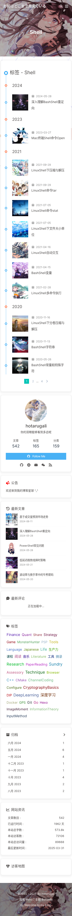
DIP (9, 695)
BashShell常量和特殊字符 (47, 368)
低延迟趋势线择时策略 (33, 560)
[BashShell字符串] (20, 345)
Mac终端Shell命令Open (48, 138)
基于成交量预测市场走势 (34, 516)
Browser (53, 672)
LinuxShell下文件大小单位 (47, 232)
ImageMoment (17, 709)
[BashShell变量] (20, 270)
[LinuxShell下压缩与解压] (20, 168)
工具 (51, 656)
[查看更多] (64, 735)
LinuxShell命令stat (44, 211)
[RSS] (50, 464)
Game (11, 642)
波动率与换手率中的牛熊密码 (36, 574)
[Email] (36, 464)
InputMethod (17, 716)
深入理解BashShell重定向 (47, 105)
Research (15, 664)
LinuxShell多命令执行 (46, 293)
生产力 (53, 649)
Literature (38, 656)
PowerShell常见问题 (32, 545)
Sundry (55, 664)
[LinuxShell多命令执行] (20, 290)
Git (29, 702)
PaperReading (36, 664)
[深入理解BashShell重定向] (20, 102)
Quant (27, 635)
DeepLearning (26, 695)
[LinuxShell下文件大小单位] (20, 229)
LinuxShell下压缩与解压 (47, 170)
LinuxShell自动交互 (44, 253)
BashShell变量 (41, 273)
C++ (10, 680)
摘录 (59, 656)
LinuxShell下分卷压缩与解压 (47, 326)
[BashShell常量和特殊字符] (20, 365)
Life (43, 649)
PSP (44, 642)
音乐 (26, 656)
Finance (13, 634)
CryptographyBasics (41, 687)
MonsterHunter (28, 642)
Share (37, 635)
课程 (10, 656)
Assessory (15, 672)
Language (14, 649)
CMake (21, 680)
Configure (14, 688)
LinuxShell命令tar (44, 190)
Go (36, 702)
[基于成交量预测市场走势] (12, 519)
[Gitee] (28, 464)
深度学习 (48, 695)
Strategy (50, 635)
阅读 (18, 656)
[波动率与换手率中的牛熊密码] (12, 577)
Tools (53, 642)
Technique (35, 672)
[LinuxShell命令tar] (20, 188)
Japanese (31, 649)
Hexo (44, 702)
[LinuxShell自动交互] (20, 250)
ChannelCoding (40, 680)
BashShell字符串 (43, 347)
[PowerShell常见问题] (12, 548)
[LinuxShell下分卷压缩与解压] (20, 324)
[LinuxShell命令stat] (20, 208)
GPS (22, 702)
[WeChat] (43, 464)
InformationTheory (44, 709)
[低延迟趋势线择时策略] (12, 563)
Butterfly (47, 899)
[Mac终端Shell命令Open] (20, 135)
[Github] (21, 464)
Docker (12, 702)
